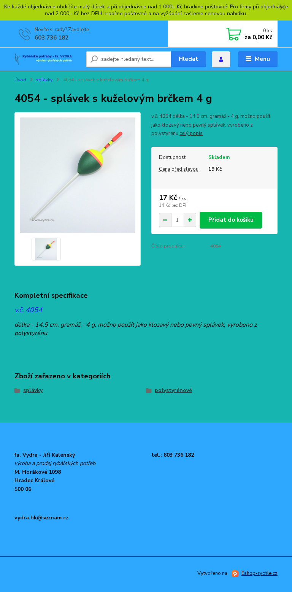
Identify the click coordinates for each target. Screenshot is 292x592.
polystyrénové (173, 390)
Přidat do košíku (231, 220)
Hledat (188, 59)
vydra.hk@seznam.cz (41, 517)
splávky (44, 80)
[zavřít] (282, 7)
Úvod (20, 80)
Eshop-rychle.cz (259, 573)
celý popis (191, 133)
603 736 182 (51, 37)
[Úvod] (47, 59)
